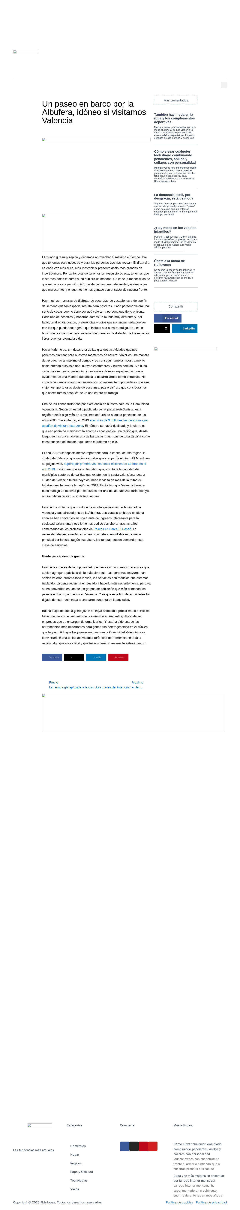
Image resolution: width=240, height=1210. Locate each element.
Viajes (107, 85)
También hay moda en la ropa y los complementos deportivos (174, 118)
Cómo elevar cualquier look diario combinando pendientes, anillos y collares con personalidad (175, 157)
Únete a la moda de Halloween (169, 263)
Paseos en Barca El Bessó (112, 529)
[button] (224, 85)
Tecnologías (86, 85)
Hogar (17, 85)
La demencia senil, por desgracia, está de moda (173, 196)
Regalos (35, 85)
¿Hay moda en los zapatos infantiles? (175, 229)
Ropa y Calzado (59, 85)
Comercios (126, 85)
